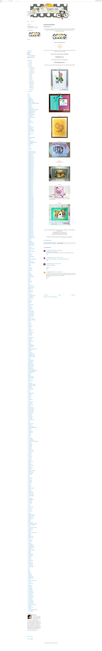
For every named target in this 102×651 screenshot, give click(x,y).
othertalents (30, 461)
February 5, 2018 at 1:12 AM (57, 250)
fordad (29, 327)
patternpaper (30, 472)
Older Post (73, 295)
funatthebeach (31, 337)
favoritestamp (31, 315)
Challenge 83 (30, 190)
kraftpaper (30, 394)
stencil (29, 557)
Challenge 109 (31, 174)
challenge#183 (31, 208)
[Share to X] (60, 243)
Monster (30, 424)
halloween (30, 362)
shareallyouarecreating (32, 523)
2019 (29, 64)
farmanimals (30, 304)
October (31, 70)
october (29, 455)
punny (29, 486)
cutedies (29, 269)
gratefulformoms (31, 356)
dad (29, 271)
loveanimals (30, 402)
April (30, 79)
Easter (29, 289)
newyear (30, 448)
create (29, 260)
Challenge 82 (30, 189)
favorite (29, 309)
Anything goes (31, 108)
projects (29, 479)
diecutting (30, 281)
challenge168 (30, 233)
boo (29, 136)
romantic (30, 500)
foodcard (30, 323)
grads (29, 351)
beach (29, 123)
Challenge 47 (31, 83)
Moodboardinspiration (32, 427)
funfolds (30, 340)
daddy (29, 272)
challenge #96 (31, 166)
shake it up (30, 517)
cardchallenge (31, 141)
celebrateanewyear (31, 151)
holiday (29, 375)
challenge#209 (31, 213)
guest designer (31, 361)
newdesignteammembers (33, 441)
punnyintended (31, 488)
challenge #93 (31, 165)
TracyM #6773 (49, 250)
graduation (30, 352)
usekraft (29, 586)
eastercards (30, 290)
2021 (29, 61)
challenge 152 (30, 183)
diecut (29, 279)
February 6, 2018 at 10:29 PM (56, 263)
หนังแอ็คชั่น (48, 276)
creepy (29, 264)
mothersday (30, 431)
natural (29, 434)
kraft (29, 391)
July (30, 74)
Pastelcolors (30, 467)
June (30, 76)
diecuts (29, 280)
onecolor (30, 457)
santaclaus (30, 502)
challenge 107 (30, 172)
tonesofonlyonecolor (32, 580)
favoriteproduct (31, 314)
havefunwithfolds (31, 371)
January (31, 89)
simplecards (30, 529)
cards (29, 145)
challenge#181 (31, 207)
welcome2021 (30, 600)
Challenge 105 (31, 171)
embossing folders (31, 295)
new (29, 436)
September (31, 71)
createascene (30, 261)
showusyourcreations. (32, 527)
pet (28, 475)
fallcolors (30, 302)
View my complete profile (32, 630)
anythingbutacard (31, 112)
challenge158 (30, 229)
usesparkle (30, 588)
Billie (29, 52)
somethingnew (31, 546)
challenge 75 (30, 184)
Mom (29, 422)
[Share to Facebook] (61, 243)
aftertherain (30, 100)
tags (29, 570)
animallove (30, 104)
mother (29, 429)
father (29, 305)
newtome (30, 447)
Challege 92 (30, 155)
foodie (29, 324)
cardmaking (30, 143)
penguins (30, 474)
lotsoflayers (30, 399)
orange (29, 460)
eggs (29, 293)
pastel (29, 466)
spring (29, 552)
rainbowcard (30, 491)
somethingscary (31, 547)
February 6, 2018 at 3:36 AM (58, 257)
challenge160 (30, 231)
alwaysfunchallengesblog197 (33, 103)
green (29, 357)
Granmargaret (50, 257)
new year (30, 437)
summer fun (30, 562)
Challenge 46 (31, 84)
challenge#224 (31, 215)
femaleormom (31, 318)
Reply (47, 254)
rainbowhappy (31, 495)
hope (29, 379)
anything (30, 107)
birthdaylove (30, 128)
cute (29, 266)
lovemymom (30, 407)
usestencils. (30, 590)
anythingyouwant (31, 117)
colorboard (30, 253)
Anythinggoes (31, 113)
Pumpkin (30, 480)
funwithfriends (31, 346)
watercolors (30, 599)
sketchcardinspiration (32, 532)
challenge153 (30, 228)
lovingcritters (30, 412)
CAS (29, 147)
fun (29, 336)
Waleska (35, 615)
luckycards (30, 413)
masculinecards (31, 419)
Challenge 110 (30, 175)
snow (29, 538)
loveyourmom (31, 410)
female (29, 317)
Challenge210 (30, 234)
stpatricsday (30, 560)
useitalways (30, 585)
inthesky (30, 386)
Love (29, 400)
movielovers (30, 432)
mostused (30, 428)
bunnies (29, 138)
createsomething (31, 262)
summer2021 (30, 564)
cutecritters (30, 267)
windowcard (30, 607)
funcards (30, 338)
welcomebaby (30, 602)
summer (29, 561)
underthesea (30, 583)
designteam (30, 275)
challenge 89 (30, 193)
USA (29, 584)
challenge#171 (31, 202)
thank (29, 572)
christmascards (31, 243)
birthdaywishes (31, 129)
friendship (30, 333)
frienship (30, 334)
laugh (29, 395)
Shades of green (31, 514)
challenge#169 (31, 199)
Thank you (30, 574)
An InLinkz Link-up (47, 240)
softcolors (30, 543)
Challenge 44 (31, 87)
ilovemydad (30, 380)
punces (29, 483)
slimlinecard (30, 536)
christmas (30, 241)
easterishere (30, 291)
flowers (29, 321)
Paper (29, 462)
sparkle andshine (31, 550)
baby (29, 119)
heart (29, 374)
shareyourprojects (31, 524)
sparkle (29, 548)
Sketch (29, 531)
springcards (30, 553)
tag (29, 569)
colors (29, 257)
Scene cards (30, 507)
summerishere (31, 566)
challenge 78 (30, 185)
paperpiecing (30, 465)
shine (29, 526)
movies (29, 433)
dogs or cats (30, 285)
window (29, 605)
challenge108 (30, 218)
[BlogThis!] (59, 243)
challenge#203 (31, 210)
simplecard (30, 528)
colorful (29, 255)
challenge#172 (31, 203)
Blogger (55, 642)
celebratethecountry (32, 152)
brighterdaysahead (31, 137)
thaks (29, 571)
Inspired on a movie (32, 384)
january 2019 (30, 389)
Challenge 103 (30, 170)
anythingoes (30, 115)
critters (29, 265)
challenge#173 (31, 204)
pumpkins (30, 481)
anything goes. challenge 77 (33, 109)
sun (29, 567)
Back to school (31, 122)
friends (29, 331)
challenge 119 (30, 180)
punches (30, 485)
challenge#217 (31, 214)
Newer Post (46, 295)
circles (29, 250)
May (30, 77)
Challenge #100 (31, 156)
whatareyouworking (32, 604)
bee (29, 124)
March (30, 80)
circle (29, 246)
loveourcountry (31, 409)
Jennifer (48, 263)
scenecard (30, 508)
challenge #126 (31, 157)
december (30, 274)
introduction (30, 388)
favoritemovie (31, 313)
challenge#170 (31, 200)
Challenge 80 (30, 186)
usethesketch (30, 591)
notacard (30, 453)
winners (29, 608)
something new (31, 545)
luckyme (30, 414)
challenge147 (30, 227)
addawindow (30, 99)
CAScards (30, 148)
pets (29, 476)
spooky (29, 551)
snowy (29, 542)
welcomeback (30, 603)
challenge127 (30, 221)
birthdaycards (31, 127)
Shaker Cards (30, 518)
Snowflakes (30, 540)
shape (29, 521)
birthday (29, 126)
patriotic (29, 469)
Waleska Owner (31, 57)
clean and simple (31, 251)
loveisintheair (30, 404)
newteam (30, 446)
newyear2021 (30, 450)
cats (29, 150)
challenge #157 (31, 160)
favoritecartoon (31, 312)
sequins (29, 513)
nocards (29, 452)
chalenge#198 (30, 153)
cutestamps (30, 270)
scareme (30, 503)
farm (29, 303)
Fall (29, 299)
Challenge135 (30, 222)
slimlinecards (30, 537)
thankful (30, 575)
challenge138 (30, 224)
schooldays (30, 510)
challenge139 (30, 226)
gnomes (29, 347)
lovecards (30, 403)
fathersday (30, 308)
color (29, 252)
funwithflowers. (31, 345)
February (31, 82)
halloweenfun (30, 366)
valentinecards (31, 595)
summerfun (30, 565)
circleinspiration (31, 248)
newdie (29, 442)
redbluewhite (30, 499)
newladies (30, 443)
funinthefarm (30, 341)
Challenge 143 (30, 181)
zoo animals (30, 610)
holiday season (31, 376)
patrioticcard (30, 471)
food (29, 322)
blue (29, 132)
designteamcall (31, 276)
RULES (32, 21)
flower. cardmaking (32, 319)
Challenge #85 (31, 164)
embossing (30, 294)
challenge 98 (30, 194)
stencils (29, 559)
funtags (29, 343)
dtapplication (30, 288)
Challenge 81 (30, 188)
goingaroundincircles (32, 348)
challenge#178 (31, 205)
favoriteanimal (31, 310)
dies (29, 283)
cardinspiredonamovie (32, 142)
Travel (29, 581)
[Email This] (58, 243)
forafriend (30, 326)
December (31, 67)
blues (29, 134)
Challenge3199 (31, 236)
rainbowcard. (30, 493)
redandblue (30, 498)
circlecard (30, 247)
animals (29, 105)
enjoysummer (31, 298)
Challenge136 (30, 223)
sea (29, 512)
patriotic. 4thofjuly (31, 470)
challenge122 (30, 219)
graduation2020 (31, 353)
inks (29, 381)
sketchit (29, 533)
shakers (29, 519)
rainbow (29, 490)
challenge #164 (31, 162)
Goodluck (30, 350)
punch (29, 484)
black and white (31, 131)
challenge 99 (30, 195)
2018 (29, 66)
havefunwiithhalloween (32, 370)
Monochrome (30, 423)
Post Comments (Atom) (52, 296)
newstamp (30, 445)
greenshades (30, 360)
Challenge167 (30, 232)
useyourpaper (31, 593)
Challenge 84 (30, 191)
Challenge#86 (31, 217)
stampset (30, 556)
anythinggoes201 (31, 114)
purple (29, 489)
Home (28, 21)
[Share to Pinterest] (62, 243)
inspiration (30, 383)
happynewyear (31, 369)
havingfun (30, 372)
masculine (30, 418)
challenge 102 (30, 169)
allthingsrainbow (31, 102)
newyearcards (31, 451)
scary (29, 504)
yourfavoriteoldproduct (32, 609)
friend (29, 328)
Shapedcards (30, 522)
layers (29, 398)
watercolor (30, 598)
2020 (29, 63)
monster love (30, 426)
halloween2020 (31, 365)
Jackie (29, 54)
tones (29, 579)
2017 (29, 91)
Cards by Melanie (31, 55)
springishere (30, 555)
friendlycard (30, 329)
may (29, 421)
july (29, 390)
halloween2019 (31, 364)
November (31, 69)
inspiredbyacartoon (32, 385)
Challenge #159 (31, 161)
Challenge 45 (31, 86)
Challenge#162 (31, 198)
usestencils (30, 589)
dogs (29, 284)
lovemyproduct (31, 408)
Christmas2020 (31, 242)
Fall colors (30, 300)
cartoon (29, 146)
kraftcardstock (31, 393)
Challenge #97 (31, 167)
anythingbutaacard (31, 110)
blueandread (30, 133)
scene (29, 505)
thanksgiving (30, 576)
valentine (30, 594)
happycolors (30, 367)
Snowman (30, 541)
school (29, 509)
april (29, 118)
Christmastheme (31, 245)
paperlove (30, 464)
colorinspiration (31, 256)
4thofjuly (30, 98)
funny (29, 342)
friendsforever (31, 332)
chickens (30, 238)
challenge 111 (30, 176)
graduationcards (31, 355)
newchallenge (31, 440)
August (30, 73)
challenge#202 (31, 209)
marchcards (30, 417)
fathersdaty (30, 307)
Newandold (30, 438)
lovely (29, 405)
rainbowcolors (31, 494)
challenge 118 (30, 179)
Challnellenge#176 (31, 237)
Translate (36, 27)
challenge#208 (31, 212)
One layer (30, 456)
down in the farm (31, 286)
